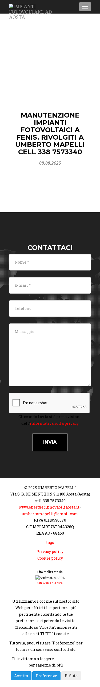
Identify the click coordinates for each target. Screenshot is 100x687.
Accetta (21, 675)
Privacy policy (50, 551)
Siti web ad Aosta (50, 583)
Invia (50, 442)
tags (50, 542)
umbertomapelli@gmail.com (50, 513)
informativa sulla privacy (54, 423)
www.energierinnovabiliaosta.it (49, 507)
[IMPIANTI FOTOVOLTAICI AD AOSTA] (36, 6)
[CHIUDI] (22, 591)
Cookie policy (50, 558)
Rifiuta (71, 675)
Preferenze (46, 675)
